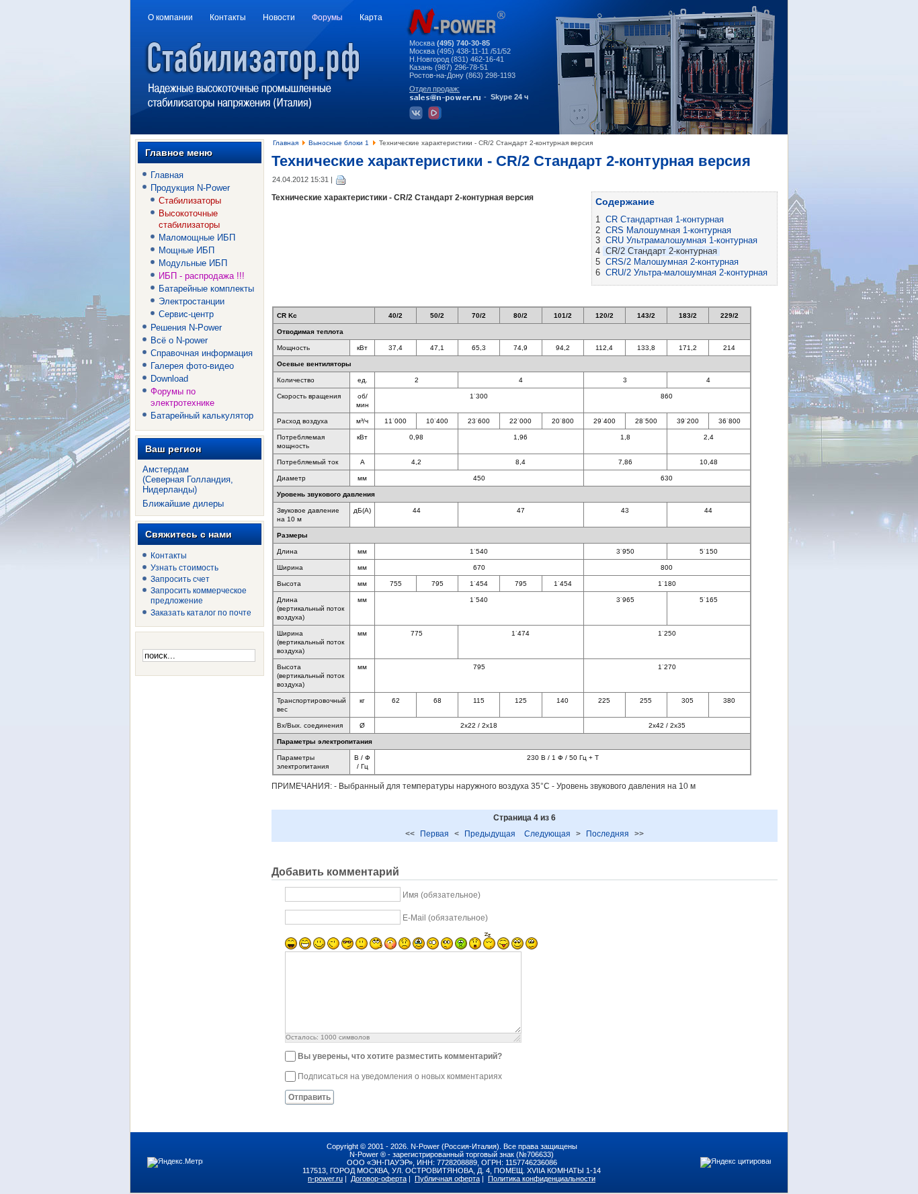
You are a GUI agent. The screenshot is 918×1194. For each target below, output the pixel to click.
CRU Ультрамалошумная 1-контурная (681, 240)
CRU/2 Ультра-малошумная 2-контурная (686, 272)
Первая (434, 834)
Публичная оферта (447, 1179)
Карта (371, 17)
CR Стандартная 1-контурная (664, 219)
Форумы (327, 17)
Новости (279, 17)
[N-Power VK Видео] (436, 117)
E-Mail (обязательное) (445, 918)
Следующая (547, 834)
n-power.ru (325, 1179)
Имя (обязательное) (442, 895)
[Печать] (341, 179)
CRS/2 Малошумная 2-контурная (672, 262)
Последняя (607, 834)
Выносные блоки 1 (338, 142)
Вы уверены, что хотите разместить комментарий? (400, 1056)
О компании (170, 17)
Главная (285, 142)
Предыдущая (489, 834)
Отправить (309, 1097)
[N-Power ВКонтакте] (417, 117)
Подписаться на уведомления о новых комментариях (400, 1076)
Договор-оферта (379, 1179)
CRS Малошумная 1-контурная (668, 230)
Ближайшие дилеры (183, 504)
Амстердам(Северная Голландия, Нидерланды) (187, 479)
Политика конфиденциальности (541, 1179)
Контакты (228, 17)
